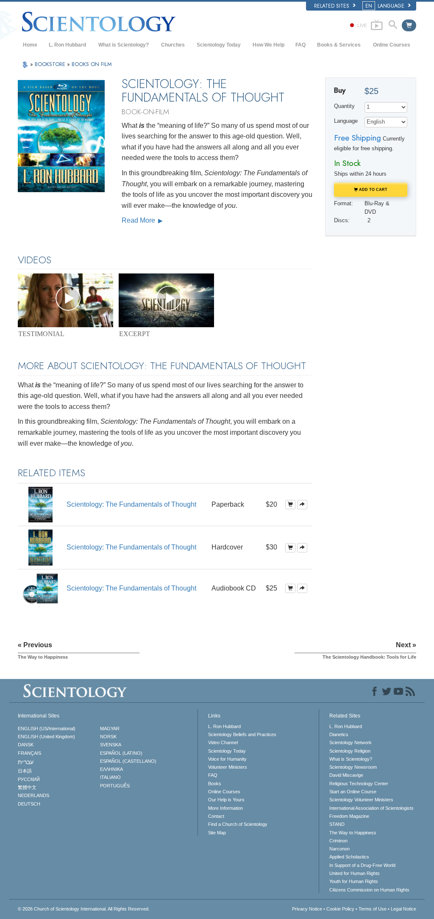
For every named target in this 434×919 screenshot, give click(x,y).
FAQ (300, 45)
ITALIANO (110, 777)
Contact (216, 816)
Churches (173, 45)
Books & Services (339, 45)
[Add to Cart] (290, 504)
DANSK (25, 744)
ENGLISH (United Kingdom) (46, 736)
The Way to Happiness (352, 832)
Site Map (217, 832)
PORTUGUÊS (115, 785)
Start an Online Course (352, 791)
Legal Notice (403, 908)
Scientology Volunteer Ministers (361, 799)
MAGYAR (110, 728)
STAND (337, 824)
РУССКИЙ (29, 779)
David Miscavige (346, 775)
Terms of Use (373, 908)
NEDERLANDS (33, 795)
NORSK (108, 736)
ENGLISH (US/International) (46, 728)
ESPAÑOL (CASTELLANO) (128, 761)
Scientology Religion (349, 750)
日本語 (25, 770)
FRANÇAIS (29, 753)
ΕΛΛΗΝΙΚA (111, 769)
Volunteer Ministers (227, 767)
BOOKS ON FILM (92, 64)
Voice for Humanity (227, 759)
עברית (25, 762)
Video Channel (223, 742)
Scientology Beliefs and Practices (242, 734)
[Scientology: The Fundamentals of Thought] (40, 504)
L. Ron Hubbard (67, 45)
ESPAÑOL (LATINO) (121, 753)
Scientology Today (219, 45)
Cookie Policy (340, 908)
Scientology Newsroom (353, 767)
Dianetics (338, 734)
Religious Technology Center (358, 783)
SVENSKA (110, 744)
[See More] (302, 504)
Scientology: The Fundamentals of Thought (131, 504)
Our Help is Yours (226, 799)
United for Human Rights (354, 873)
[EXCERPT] (166, 300)
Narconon (339, 848)
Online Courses (391, 45)
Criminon (338, 840)
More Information (225, 808)
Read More (139, 220)
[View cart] (409, 25)
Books (214, 783)
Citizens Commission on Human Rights (369, 889)
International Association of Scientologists (371, 808)
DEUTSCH (29, 803)
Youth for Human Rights (353, 881)
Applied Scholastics (349, 856)
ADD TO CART (372, 190)
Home (30, 45)
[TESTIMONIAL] (65, 300)
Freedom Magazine (349, 816)
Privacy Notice (307, 908)
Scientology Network (350, 742)
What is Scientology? (123, 45)
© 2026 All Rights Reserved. (84, 908)
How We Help (268, 45)
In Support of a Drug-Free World (362, 865)
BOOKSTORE (51, 64)
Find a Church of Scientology (237, 824)
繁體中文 (27, 787)
